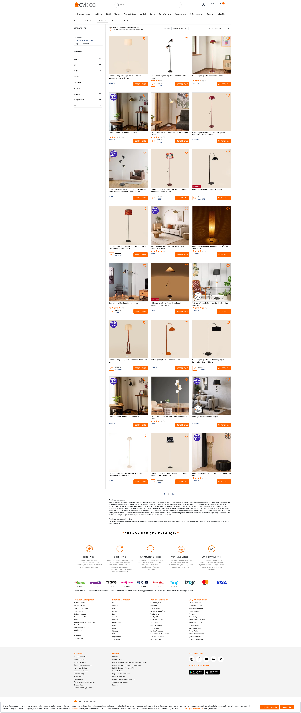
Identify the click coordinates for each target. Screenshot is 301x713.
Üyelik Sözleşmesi (119, 676)
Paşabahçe (116, 636)
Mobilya (98, 14)
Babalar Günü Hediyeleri (159, 634)
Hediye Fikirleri (155, 617)
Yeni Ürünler (155, 614)
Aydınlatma (180, 14)
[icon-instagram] (192, 659)
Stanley (115, 631)
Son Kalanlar (155, 622)
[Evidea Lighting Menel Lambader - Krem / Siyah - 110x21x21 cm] (211, 225)
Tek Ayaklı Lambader (84, 40)
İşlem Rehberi (79, 659)
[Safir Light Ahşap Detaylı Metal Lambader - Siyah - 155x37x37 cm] (211, 282)
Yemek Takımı (194, 631)
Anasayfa (78, 21)
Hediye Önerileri (156, 619)
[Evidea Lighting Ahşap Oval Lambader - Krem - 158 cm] (128, 339)
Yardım (115, 656)
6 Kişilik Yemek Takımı (197, 634)
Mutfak (143, 14)
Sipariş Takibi (117, 659)
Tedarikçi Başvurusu (120, 682)
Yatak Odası (130, 14)
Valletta (115, 605)
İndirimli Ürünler (156, 625)
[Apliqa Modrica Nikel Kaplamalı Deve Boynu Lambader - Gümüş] (170, 225)
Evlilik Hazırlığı (155, 639)
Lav (113, 614)
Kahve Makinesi (195, 603)
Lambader (102, 21)
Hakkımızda (78, 676)
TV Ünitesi (77, 635)
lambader (203, 511)
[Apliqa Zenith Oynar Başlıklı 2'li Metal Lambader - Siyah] (170, 55)
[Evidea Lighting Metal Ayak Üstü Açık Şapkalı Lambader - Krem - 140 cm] (128, 452)
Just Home (116, 639)
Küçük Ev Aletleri (113, 14)
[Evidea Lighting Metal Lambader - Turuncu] (170, 339)
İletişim (115, 685)
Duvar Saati (78, 611)
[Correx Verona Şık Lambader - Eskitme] (128, 112)
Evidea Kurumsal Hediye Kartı (123, 679)
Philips (114, 611)
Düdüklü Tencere (195, 622)
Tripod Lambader (82, 44)
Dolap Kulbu (78, 638)
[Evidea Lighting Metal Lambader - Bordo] (211, 55)
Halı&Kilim (221, 14)
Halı (75, 641)
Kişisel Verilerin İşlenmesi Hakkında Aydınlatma (130, 662)
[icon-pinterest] (221, 659)
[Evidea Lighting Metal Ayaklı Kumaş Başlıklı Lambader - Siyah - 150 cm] (211, 339)
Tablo (76, 619)
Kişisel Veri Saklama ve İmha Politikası (126, 665)
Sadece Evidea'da (81, 671)
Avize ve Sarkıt (79, 603)
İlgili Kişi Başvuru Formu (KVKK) (123, 668)
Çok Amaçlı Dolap (81, 608)
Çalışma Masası (80, 614)
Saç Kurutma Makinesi (197, 619)
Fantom (115, 619)
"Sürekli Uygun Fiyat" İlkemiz (84, 682)
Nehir (114, 628)
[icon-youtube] (206, 659)
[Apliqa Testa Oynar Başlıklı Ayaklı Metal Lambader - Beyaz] (170, 112)
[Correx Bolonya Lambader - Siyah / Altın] (128, 396)
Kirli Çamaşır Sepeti (81, 627)
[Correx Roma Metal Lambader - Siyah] (128, 282)
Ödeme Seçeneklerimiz (83, 665)
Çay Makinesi (194, 625)
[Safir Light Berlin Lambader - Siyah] (211, 396)
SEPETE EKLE (140, 84)
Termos (192, 614)
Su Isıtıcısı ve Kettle (196, 608)
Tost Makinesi (194, 611)
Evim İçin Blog (79, 673)
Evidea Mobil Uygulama (83, 688)
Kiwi (113, 603)
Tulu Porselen (117, 617)
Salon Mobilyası (195, 628)
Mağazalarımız (79, 656)
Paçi (114, 625)
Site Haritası (78, 679)
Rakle (114, 634)
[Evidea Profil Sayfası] (203, 4)
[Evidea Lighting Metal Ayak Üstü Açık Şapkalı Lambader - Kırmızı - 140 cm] (211, 112)
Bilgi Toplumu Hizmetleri (121, 673)
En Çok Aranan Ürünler (159, 611)
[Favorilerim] (212, 4)
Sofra (152, 14)
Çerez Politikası (118, 671)
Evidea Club (78, 685)
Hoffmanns (116, 622)
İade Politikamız (80, 662)
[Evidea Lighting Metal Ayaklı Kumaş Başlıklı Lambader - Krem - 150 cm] (128, 55)
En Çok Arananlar (157, 631)
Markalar (153, 605)
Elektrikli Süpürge (195, 605)
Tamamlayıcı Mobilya (82, 617)
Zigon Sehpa (193, 617)
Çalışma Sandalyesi (196, 639)
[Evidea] (84, 4)
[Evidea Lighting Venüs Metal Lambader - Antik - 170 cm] (211, 452)
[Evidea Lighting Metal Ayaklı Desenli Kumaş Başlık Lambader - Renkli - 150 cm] (170, 168)
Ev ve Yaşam (165, 14)
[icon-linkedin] (213, 659)
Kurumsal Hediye (80, 668)
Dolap (76, 633)
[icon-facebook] (199, 659)
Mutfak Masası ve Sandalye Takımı (84, 623)
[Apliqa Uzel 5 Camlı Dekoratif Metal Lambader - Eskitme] (170, 396)
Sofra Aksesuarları (157, 628)
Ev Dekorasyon (196, 14)
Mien (114, 608)
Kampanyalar (83, 14)
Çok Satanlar (155, 608)
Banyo (210, 14)
